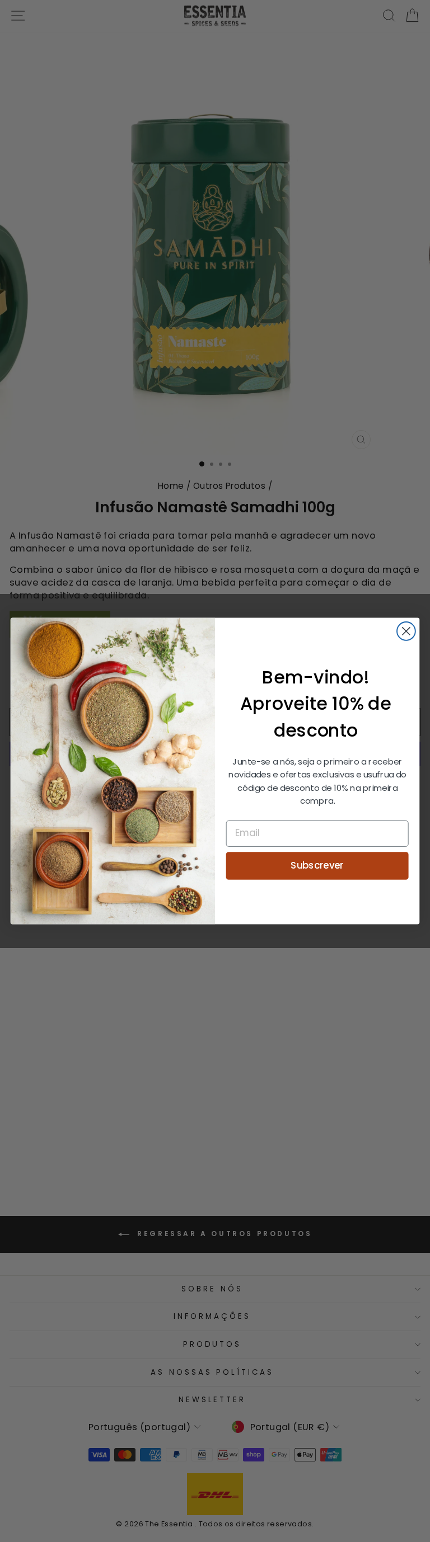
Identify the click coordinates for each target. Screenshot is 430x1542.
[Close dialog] (406, 631)
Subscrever (317, 865)
